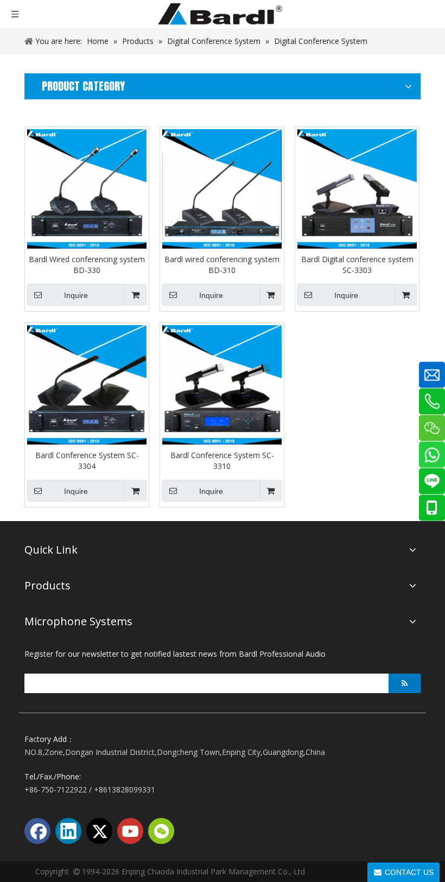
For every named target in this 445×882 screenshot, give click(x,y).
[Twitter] (99, 831)
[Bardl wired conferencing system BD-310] (222, 188)
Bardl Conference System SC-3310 (222, 460)
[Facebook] (37, 831)
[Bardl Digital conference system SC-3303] (357, 188)
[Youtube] (130, 831)
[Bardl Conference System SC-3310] (222, 384)
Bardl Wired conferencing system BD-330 (87, 264)
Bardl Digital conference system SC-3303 (357, 264)
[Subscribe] (405, 683)
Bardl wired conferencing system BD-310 (221, 264)
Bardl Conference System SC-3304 (87, 460)
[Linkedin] (68, 831)
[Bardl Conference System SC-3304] (87, 384)
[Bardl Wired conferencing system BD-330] (87, 188)
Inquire (76, 295)
